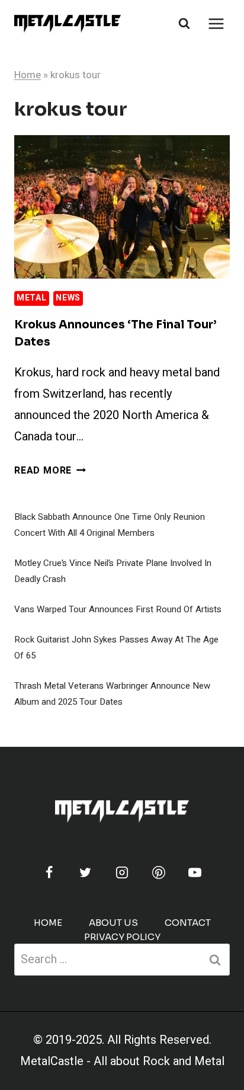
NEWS (68, 298)
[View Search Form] (184, 24)
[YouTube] (195, 872)
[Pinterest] (159, 872)
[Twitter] (85, 872)
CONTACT (188, 922)
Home (27, 75)
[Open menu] (216, 23)
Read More (50, 471)
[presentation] (122, 207)
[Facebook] (49, 872)
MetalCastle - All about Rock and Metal (122, 1061)
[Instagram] (122, 872)
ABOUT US (113, 922)
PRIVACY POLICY (122, 936)
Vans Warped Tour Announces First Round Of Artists (117, 609)
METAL (32, 298)
